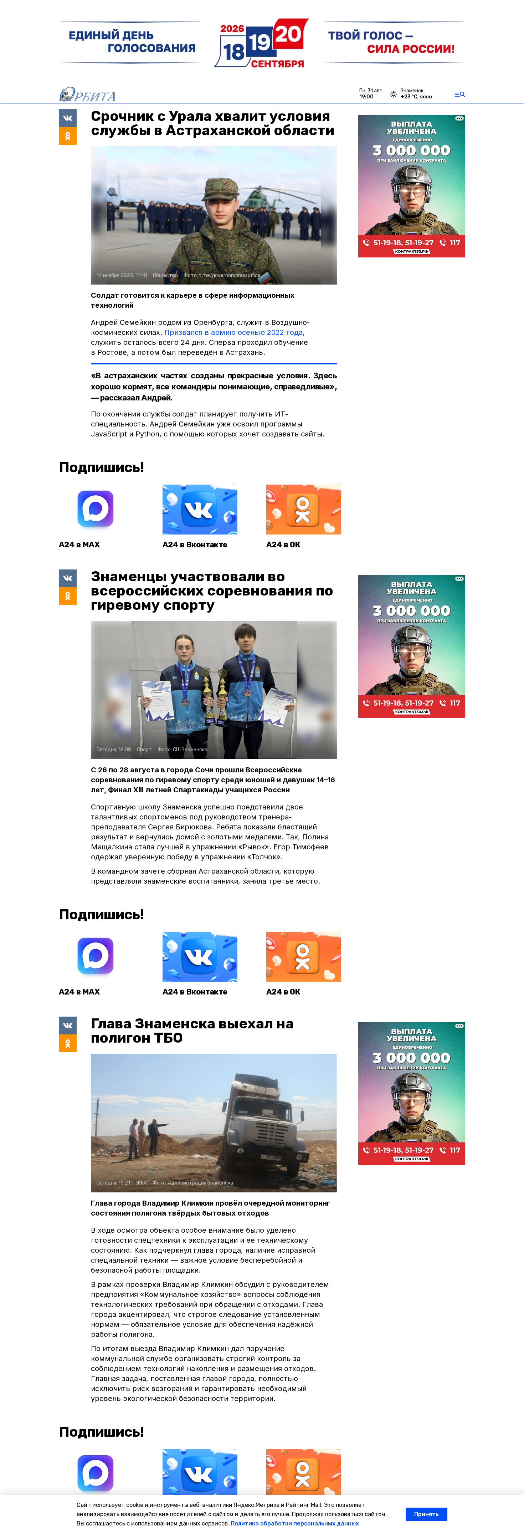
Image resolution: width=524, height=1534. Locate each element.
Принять (426, 1514)
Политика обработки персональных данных (295, 1523)
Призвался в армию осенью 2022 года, (234, 332)
